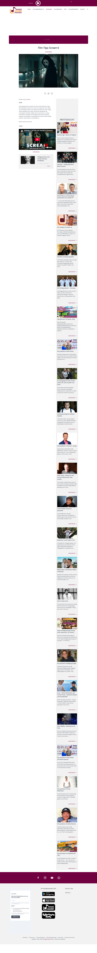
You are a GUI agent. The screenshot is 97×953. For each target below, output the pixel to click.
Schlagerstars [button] (58, 9)
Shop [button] (65, 9)
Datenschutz (32, 937)
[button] (87, 9)
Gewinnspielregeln (40, 937)
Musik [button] (29, 9)
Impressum (25, 937)
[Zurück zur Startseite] (15, 10)
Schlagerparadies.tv (38, 9)
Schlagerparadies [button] (73, 9)
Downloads (60, 937)
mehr (48, 166)
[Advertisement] (48, 24)
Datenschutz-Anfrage (69, 937)
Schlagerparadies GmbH (48, 939)
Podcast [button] (82, 9)
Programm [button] (49, 9)
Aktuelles (28, 99)
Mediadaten (67, 892)
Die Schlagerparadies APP (48, 888)
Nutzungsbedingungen (51, 937)
